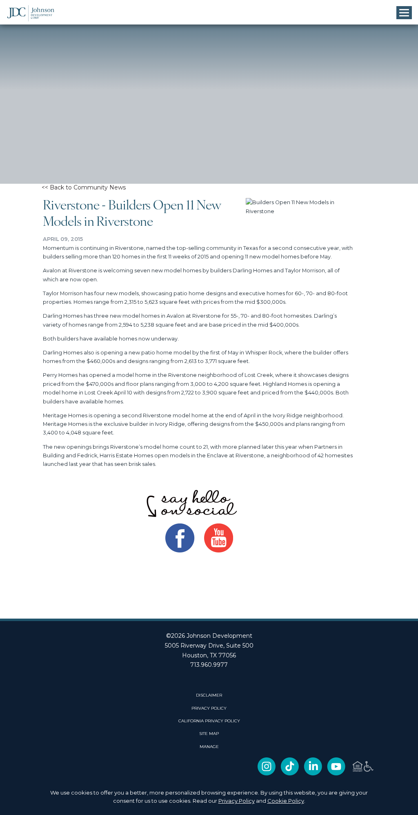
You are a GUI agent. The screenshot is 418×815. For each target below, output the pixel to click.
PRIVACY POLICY (209, 708)
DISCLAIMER (209, 695)
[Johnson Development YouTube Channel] (336, 773)
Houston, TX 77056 (209, 655)
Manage (209, 746)
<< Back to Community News (84, 187)
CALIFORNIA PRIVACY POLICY (209, 721)
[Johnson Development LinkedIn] (313, 773)
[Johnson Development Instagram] (267, 773)
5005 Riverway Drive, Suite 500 (209, 645)
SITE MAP (209, 733)
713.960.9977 (209, 664)
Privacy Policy (236, 800)
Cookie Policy (285, 800)
